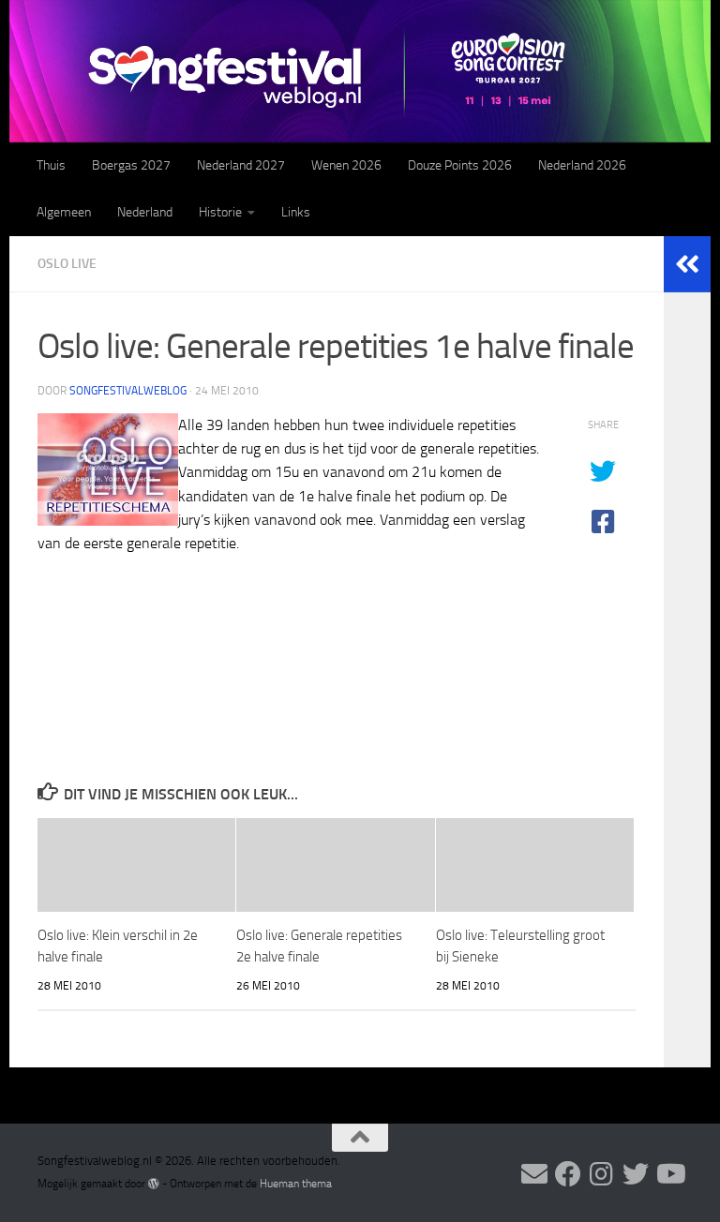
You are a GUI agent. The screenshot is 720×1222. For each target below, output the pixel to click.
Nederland (144, 212)
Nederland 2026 (582, 165)
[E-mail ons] (534, 1174)
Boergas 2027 (131, 165)
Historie (220, 212)
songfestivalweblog (128, 390)
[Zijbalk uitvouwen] (687, 264)
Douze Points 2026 (460, 165)
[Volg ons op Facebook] (568, 1174)
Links (295, 212)
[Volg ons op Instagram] (602, 1174)
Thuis (51, 165)
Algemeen (64, 212)
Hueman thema (296, 1183)
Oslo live (67, 264)
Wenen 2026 (346, 165)
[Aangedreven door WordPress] (153, 1183)
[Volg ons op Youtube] (669, 1174)
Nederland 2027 (241, 165)
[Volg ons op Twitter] (635, 1174)
